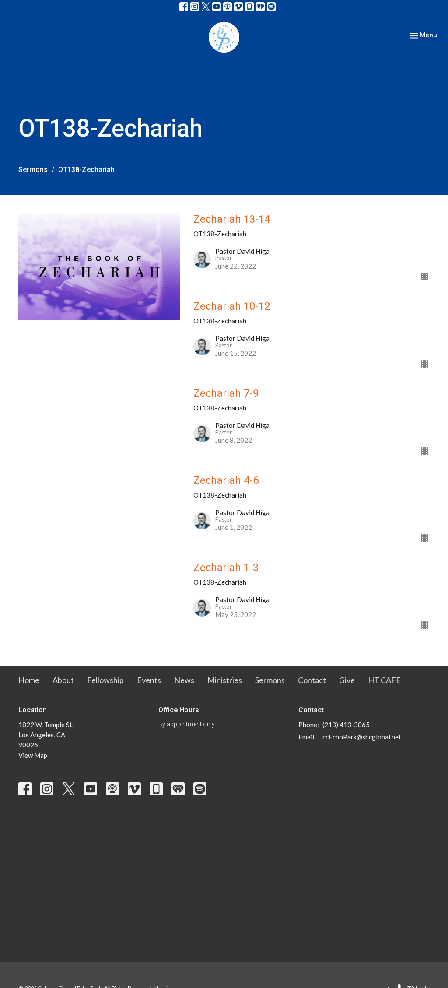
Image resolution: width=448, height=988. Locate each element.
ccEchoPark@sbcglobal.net (361, 737)
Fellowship (105, 680)
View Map (32, 755)
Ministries (224, 680)
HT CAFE (384, 680)
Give (347, 680)
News (184, 680)
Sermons (33, 169)
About (63, 680)
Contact (312, 680)
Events (149, 680)
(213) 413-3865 (346, 725)
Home (28, 680)
